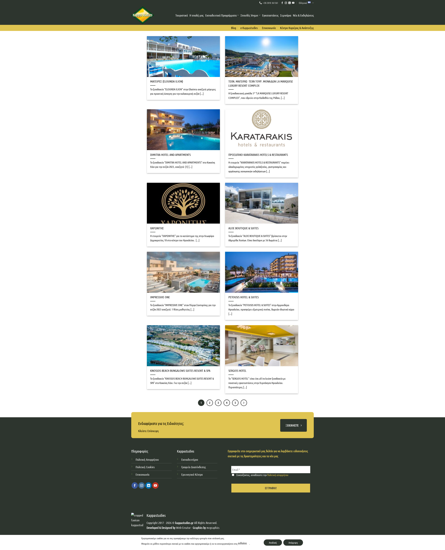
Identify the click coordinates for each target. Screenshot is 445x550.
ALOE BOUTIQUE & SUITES (243, 228)
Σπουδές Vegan (249, 15)
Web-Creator (183, 528)
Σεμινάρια (285, 15)
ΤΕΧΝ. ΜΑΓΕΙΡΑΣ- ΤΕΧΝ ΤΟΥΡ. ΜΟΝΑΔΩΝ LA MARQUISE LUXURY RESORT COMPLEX (260, 83)
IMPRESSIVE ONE (160, 297)
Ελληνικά (303, 2)
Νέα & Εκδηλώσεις (303, 15)
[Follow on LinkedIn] (289, 3)
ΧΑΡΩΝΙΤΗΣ (157, 228)
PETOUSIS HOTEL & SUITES (243, 297)
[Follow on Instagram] (286, 3)
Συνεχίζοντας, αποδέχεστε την (262, 475)
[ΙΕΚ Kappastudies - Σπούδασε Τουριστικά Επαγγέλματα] (142, 15)
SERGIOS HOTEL (237, 370)
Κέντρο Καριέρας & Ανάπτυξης (297, 28)
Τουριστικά (181, 15)
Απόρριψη (293, 542)
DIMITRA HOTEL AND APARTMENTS (170, 155)
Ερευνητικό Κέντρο (192, 474)
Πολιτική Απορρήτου (147, 459)
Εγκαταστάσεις (270, 15)
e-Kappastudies (249, 28)
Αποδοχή (273, 542)
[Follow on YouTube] (293, 3)
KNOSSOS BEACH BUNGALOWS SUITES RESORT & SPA (180, 370)
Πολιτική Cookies (145, 467)
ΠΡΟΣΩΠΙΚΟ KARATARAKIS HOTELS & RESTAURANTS (258, 155)
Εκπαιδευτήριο (189, 459)
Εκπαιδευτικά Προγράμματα (221, 15)
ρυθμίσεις (242, 542)
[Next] (244, 403)
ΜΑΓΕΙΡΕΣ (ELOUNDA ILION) (166, 81)
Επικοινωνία (269, 28)
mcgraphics (213, 528)
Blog (233, 28)
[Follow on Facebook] (282, 3)
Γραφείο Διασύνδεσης (193, 467)
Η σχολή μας (196, 15)
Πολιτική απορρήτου (277, 475)
